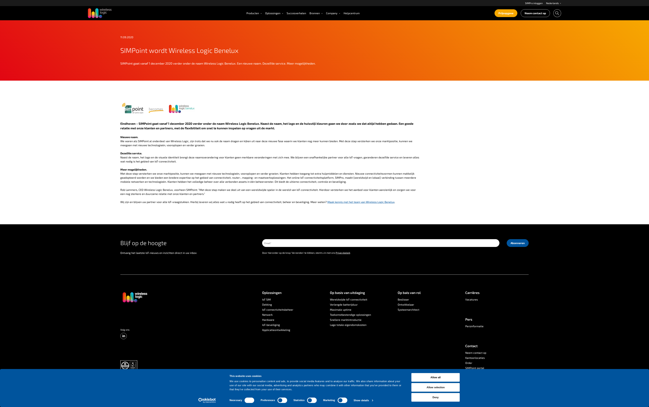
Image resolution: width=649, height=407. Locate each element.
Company (331, 13)
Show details (361, 400)
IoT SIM (266, 299)
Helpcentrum (352, 13)
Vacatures (471, 299)
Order (468, 362)
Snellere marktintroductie (346, 319)
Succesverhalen (296, 13)
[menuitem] (533, 3)
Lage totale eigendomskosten (348, 324)
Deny (435, 397)
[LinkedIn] (123, 336)
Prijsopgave (505, 13)
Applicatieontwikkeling (276, 329)
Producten (252, 13)
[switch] (282, 400)
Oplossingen (272, 13)
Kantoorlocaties (475, 357)
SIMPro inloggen (534, 3)
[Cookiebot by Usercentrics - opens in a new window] (207, 400)
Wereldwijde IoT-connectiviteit (348, 299)
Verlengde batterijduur (344, 304)
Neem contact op (535, 13)
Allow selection (436, 387)
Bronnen (314, 13)
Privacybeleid (343, 252)
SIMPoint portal (474, 367)
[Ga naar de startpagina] (134, 297)
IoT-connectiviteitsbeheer (277, 309)
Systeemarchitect (408, 309)
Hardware (268, 319)
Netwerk (267, 314)
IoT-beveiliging (271, 324)
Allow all (435, 377)
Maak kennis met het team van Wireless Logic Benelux (360, 202)
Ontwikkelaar (406, 304)
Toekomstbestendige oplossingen (350, 314)
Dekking (267, 304)
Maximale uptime (340, 309)
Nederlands (552, 3)
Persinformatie (474, 326)
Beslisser (403, 299)
